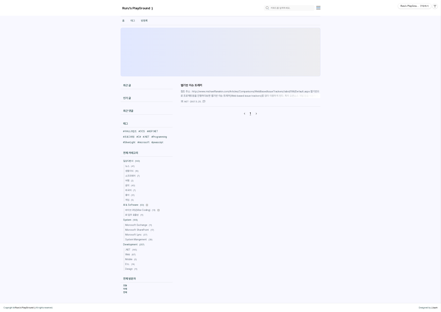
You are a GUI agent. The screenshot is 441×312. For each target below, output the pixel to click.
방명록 (144, 20)
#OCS (142, 131)
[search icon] (267, 8)
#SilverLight (129, 142)
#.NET (146, 136)
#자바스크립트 (129, 131)
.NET (131, 249)
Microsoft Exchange (138, 225)
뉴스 (129, 166)
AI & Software (133, 204)
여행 (129, 180)
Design (131, 269)
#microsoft (143, 142)
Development (133, 244)
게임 (129, 199)
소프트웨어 (132, 175)
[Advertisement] (220, 52)
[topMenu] (318, 7)
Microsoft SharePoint (139, 229)
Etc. (130, 264)
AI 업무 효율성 (134, 214)
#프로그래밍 (129, 136)
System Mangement (138, 239)
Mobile (131, 259)
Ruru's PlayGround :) (137, 8)
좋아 (129, 195)
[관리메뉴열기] (435, 6)
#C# (138, 136)
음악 (130, 185)
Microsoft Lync (136, 234)
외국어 (130, 190)
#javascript (157, 142)
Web (130, 254)
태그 (133, 20)
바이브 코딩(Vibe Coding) (140, 210)
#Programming (159, 136)
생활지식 (132, 171)
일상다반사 (131, 161)
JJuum (434, 307)
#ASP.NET (152, 131)
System (130, 219)
